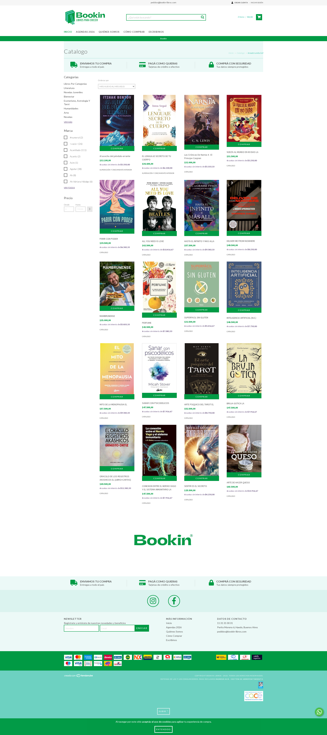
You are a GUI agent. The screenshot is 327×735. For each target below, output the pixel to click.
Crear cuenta (241, 3)
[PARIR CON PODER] (117, 204)
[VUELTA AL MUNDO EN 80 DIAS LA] (244, 118)
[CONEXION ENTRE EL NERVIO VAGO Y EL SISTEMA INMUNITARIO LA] (159, 451)
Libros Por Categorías (75, 83)
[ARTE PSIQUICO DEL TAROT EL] (201, 369)
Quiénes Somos (109, 31)
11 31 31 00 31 (225, 623)
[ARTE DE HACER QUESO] (244, 448)
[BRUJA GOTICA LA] (244, 368)
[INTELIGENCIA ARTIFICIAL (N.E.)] (244, 285)
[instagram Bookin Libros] (153, 601)
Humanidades (71, 108)
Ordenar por (103, 80)
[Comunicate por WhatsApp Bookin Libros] (319, 712)
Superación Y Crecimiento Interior (116, 170)
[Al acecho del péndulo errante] (117, 121)
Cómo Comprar (134, 31)
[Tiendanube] (79, 677)
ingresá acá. (223, 679)
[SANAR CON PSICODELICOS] (159, 368)
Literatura (69, 88)
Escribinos (156, 31)
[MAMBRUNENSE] (117, 284)
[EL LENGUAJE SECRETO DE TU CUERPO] (159, 122)
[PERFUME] (159, 288)
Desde (66, 204)
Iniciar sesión (257, 3)
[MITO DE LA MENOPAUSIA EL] (117, 369)
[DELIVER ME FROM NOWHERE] (244, 205)
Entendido (163, 729)
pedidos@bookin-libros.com (163, 2)
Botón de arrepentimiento (247, 679)
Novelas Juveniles (73, 92)
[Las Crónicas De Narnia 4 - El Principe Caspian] (201, 119)
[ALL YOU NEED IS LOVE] (159, 206)
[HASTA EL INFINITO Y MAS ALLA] (201, 205)
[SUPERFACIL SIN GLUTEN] (201, 284)
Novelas (68, 116)
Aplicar (89, 209)
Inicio (68, 31)
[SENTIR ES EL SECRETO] (201, 451)
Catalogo (241, 53)
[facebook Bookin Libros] (174, 601)
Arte (66, 112)
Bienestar (69, 96)
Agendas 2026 (85, 31)
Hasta (78, 204)
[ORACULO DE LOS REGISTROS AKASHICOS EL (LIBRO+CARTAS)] (117, 445)
